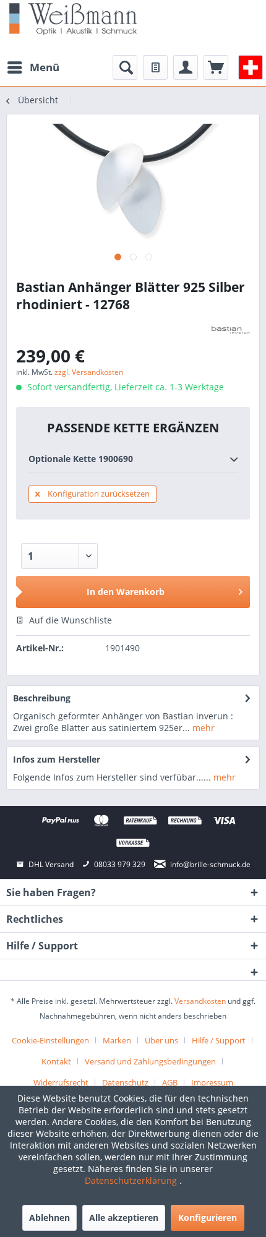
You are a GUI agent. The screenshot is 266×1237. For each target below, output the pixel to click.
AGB (170, 1082)
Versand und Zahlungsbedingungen (150, 1061)
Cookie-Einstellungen (50, 1040)
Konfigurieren (207, 1217)
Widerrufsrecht (60, 1082)
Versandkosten (200, 1001)
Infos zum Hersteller (56, 759)
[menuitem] (33, 67)
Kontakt (56, 1061)
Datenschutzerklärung (132, 1180)
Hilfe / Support (219, 1040)
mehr (202, 728)
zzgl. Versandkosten (88, 372)
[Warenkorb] (216, 67)
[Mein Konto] (185, 67)
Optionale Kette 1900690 (80, 458)
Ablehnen (49, 1217)
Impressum (212, 1082)
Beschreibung (42, 698)
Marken (117, 1040)
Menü (44, 67)
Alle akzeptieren (123, 1217)
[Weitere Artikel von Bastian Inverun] (230, 330)
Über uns (161, 1040)
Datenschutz (125, 1082)
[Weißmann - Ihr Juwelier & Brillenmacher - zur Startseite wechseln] (73, 18)
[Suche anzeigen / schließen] (125, 67)
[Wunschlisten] (155, 67)
